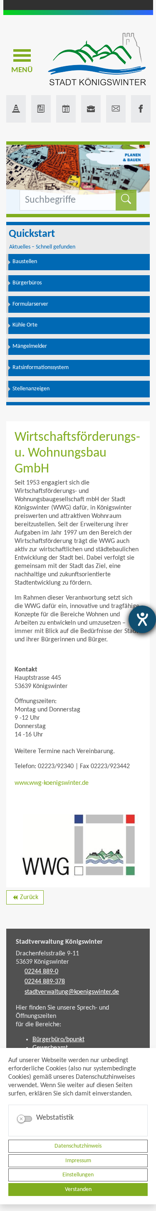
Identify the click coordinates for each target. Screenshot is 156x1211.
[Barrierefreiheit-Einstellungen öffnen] (142, 619)
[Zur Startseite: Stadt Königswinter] (97, 59)
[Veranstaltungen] (66, 109)
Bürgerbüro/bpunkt (58, 1039)
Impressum (78, 1161)
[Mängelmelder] (16, 109)
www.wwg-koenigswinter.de (52, 783)
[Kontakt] (116, 109)
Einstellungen (78, 1175)
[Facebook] (141, 109)
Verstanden (78, 1189)
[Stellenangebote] (91, 109)
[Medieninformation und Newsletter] (41, 109)
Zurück (24, 899)
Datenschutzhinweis (78, 1146)
